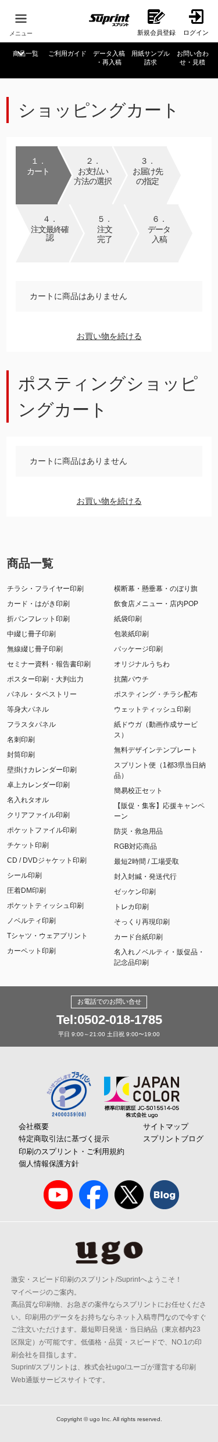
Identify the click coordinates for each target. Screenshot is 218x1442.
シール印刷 (24, 875)
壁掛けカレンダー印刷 (42, 770)
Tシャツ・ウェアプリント (47, 936)
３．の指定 (148, 171)
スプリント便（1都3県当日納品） (160, 770)
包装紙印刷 (131, 634)
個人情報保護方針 (49, 1163)
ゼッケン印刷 (135, 892)
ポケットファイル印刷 (42, 830)
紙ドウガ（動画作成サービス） (156, 729)
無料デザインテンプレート (156, 750)
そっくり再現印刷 (142, 922)
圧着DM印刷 (26, 890)
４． (50, 227)
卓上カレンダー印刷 (38, 785)
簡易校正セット (138, 791)
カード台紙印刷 (138, 937)
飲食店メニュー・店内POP (156, 604)
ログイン (196, 32)
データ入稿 (109, 57)
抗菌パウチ (131, 679)
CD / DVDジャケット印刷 (47, 860)
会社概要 (34, 1126)
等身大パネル (28, 709)
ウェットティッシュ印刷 (152, 709)
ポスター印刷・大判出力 (45, 679)
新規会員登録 (156, 32)
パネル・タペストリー (42, 694)
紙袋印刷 (128, 619)
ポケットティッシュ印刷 (45, 906)
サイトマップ (165, 1126)
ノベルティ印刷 (31, 921)
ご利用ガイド (67, 53)
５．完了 (104, 229)
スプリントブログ (173, 1138)
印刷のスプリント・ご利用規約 (71, 1151)
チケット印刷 (28, 845)
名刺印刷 (21, 740)
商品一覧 (25, 53)
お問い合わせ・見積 (193, 57)
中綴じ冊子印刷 (31, 634)
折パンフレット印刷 (38, 619)
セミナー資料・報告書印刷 (49, 664)
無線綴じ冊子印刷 (35, 649)
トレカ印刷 (131, 907)
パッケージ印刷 (138, 649)
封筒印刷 (21, 755)
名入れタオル (28, 800)
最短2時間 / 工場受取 (146, 861)
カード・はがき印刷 (38, 604)
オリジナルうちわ (142, 664)
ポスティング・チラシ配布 (156, 694)
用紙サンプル (150, 57)
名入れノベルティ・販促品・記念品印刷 (159, 957)
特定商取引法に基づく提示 (64, 1138)
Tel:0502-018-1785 (109, 1019)
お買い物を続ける (109, 336)
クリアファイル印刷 (38, 815)
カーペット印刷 (31, 951)
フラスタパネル (31, 724)
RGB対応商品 (135, 846)
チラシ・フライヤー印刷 (45, 589)
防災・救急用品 (138, 831)
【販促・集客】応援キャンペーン (159, 811)
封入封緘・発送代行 (145, 877)
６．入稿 (159, 229)
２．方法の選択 (93, 171)
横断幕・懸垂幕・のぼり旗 (156, 589)
